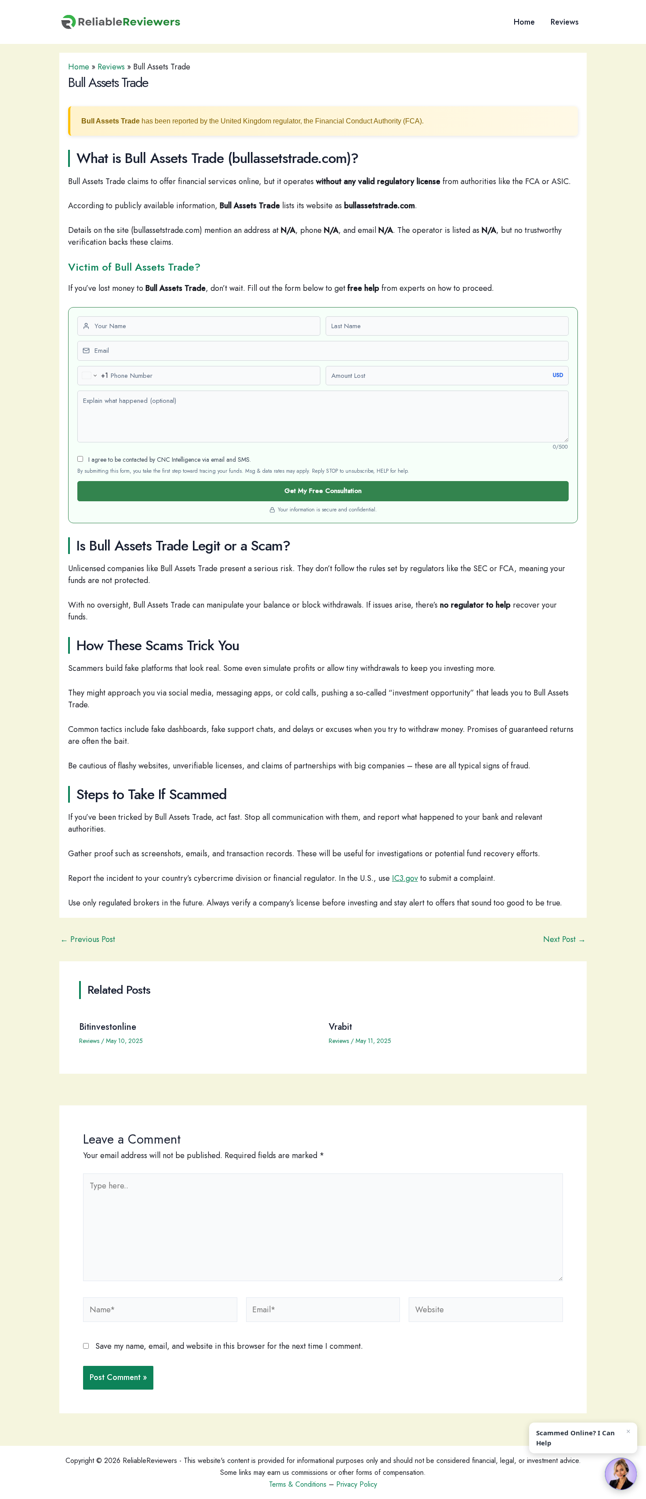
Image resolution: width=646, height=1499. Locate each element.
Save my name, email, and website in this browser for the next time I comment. (229, 1346)
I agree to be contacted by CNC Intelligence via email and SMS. (169, 459)
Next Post (564, 939)
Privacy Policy (356, 1484)
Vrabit (340, 1027)
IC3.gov (405, 878)
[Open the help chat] (621, 1474)
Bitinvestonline (107, 1027)
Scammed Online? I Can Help (575, 1437)
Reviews (565, 22)
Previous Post (87, 939)
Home (524, 22)
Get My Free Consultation (323, 491)
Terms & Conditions (298, 1484)
